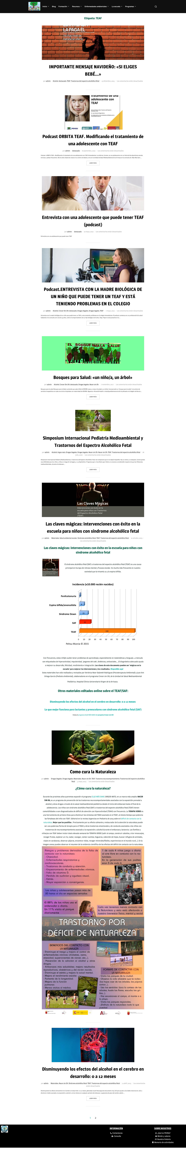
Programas (129, 6)
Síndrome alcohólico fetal (87, 538)
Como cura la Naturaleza (93, 771)
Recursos (76, 6)
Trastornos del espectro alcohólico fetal (85, 81)
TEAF (68, 81)
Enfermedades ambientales (96, 6)
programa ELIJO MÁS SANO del (95, 715)
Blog (54, 6)
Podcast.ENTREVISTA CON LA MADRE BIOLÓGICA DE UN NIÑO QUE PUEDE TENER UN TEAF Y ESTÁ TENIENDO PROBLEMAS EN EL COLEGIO (93, 296)
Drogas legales (94, 311)
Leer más (94, 162)
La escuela (116, 6)
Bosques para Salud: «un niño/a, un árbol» (92, 377)
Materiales (55, 538)
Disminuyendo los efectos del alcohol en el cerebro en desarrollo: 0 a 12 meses (93, 701)
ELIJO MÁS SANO (98, 796)
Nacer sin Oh (94, 384)
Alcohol (55, 81)
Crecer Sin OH (64, 311)
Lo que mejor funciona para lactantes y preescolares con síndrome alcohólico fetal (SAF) (93, 709)
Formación (62, 6)
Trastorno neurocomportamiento (107, 779)
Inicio (45, 6)
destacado (62, 81)
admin (48, 81)
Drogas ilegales (82, 311)
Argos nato (61, 452)
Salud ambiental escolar (68, 538)
